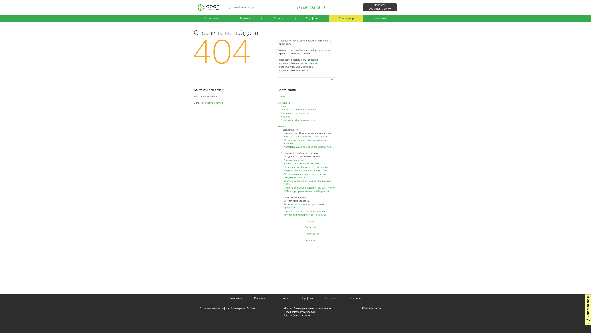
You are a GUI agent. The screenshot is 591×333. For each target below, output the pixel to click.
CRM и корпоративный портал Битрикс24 (306, 191)
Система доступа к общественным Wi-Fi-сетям (309, 188)
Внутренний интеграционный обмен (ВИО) (306, 170)
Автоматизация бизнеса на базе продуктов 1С (309, 147)
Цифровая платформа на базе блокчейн (306, 167)
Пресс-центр (312, 233)
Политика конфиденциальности (298, 120)
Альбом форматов (294, 160)
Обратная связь (371, 308)
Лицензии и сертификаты (294, 113)
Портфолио (311, 227)
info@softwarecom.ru (212, 103)
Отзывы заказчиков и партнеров (298, 109)
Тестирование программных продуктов (305, 215)
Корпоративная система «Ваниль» (302, 163)
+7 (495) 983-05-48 (310, 8)
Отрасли (309, 221)
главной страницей (307, 63)
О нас (284, 106)
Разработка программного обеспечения (306, 136)
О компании (284, 103)
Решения (282, 126)
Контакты (310, 240)
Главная (282, 96)
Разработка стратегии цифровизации (304, 211)
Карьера (285, 116)
